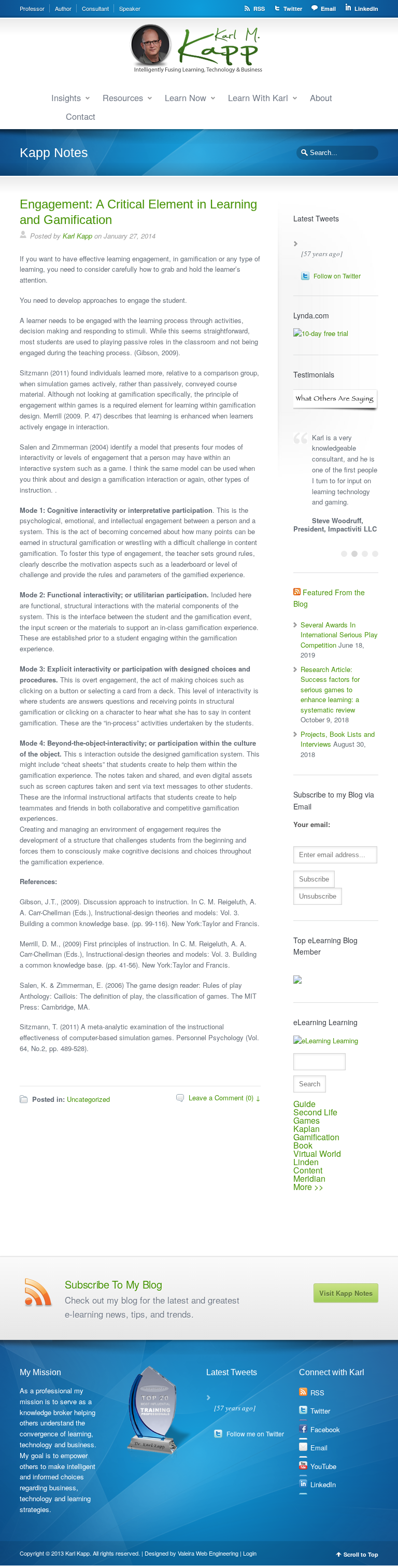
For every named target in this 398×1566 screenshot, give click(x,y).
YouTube (323, 1466)
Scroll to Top (361, 1554)
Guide (304, 1104)
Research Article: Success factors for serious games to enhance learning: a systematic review (330, 689)
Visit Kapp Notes (346, 1293)
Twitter (292, 8)
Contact (80, 116)
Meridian (309, 1178)
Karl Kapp (77, 236)
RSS (259, 8)
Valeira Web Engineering (208, 1553)
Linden (306, 1162)
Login (250, 1553)
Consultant (95, 8)
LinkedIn (366, 8)
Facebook (325, 1429)
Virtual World (317, 1153)
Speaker (129, 8)
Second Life (315, 1112)
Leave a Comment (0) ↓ (225, 1097)
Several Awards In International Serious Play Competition (339, 635)
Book (302, 1145)
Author (63, 8)
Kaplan (306, 1129)
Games (306, 1120)
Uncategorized (88, 1099)
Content (307, 1170)
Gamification (316, 1137)
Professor (32, 8)
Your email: (311, 824)
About (321, 97)
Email (328, 8)
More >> (308, 1187)
